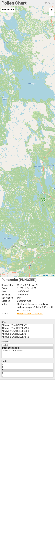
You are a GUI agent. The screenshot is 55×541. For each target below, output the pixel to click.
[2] (27, 367)
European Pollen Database (30, 313)
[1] (27, 364)
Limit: (4, 361)
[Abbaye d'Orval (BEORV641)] (27, 333)
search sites (8, 9)
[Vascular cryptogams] (27, 350)
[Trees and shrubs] (27, 347)
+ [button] (51, 9)
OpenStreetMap (48, 275)
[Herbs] (27, 345)
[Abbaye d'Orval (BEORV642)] (27, 336)
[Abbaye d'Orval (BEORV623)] (27, 328)
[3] (27, 370)
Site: (3, 322)
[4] (27, 373)
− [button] (51, 14)
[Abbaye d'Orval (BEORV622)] (27, 325)
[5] (27, 376)
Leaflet (38, 275)
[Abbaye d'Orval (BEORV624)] (27, 331)
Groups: (5, 341)
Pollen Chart (14, 3)
